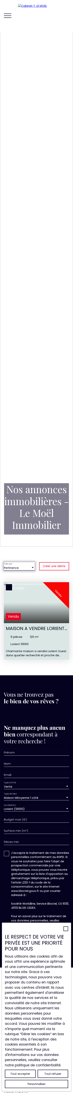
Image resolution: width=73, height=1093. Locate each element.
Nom (7, 763)
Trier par (8, 564)
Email (7, 775)
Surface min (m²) (16, 830)
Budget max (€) (15, 819)
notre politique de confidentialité (33, 1065)
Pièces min (11, 842)
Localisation (10, 805)
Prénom (9, 752)
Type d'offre (10, 782)
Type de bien (10, 794)
